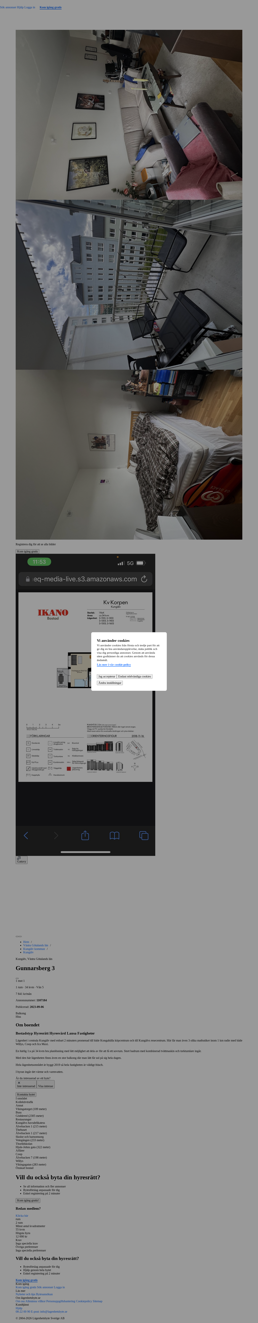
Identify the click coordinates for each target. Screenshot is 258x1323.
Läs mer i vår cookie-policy (114, 664)
